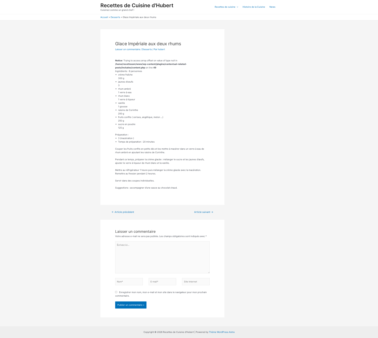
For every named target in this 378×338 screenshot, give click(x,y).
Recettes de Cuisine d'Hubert (136, 5)
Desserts (147, 49)
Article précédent (123, 212)
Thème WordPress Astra (221, 332)
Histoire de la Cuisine (254, 6)
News (272, 6)
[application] (236, 7)
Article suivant (203, 212)
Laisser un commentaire (127, 49)
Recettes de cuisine (225, 6)
